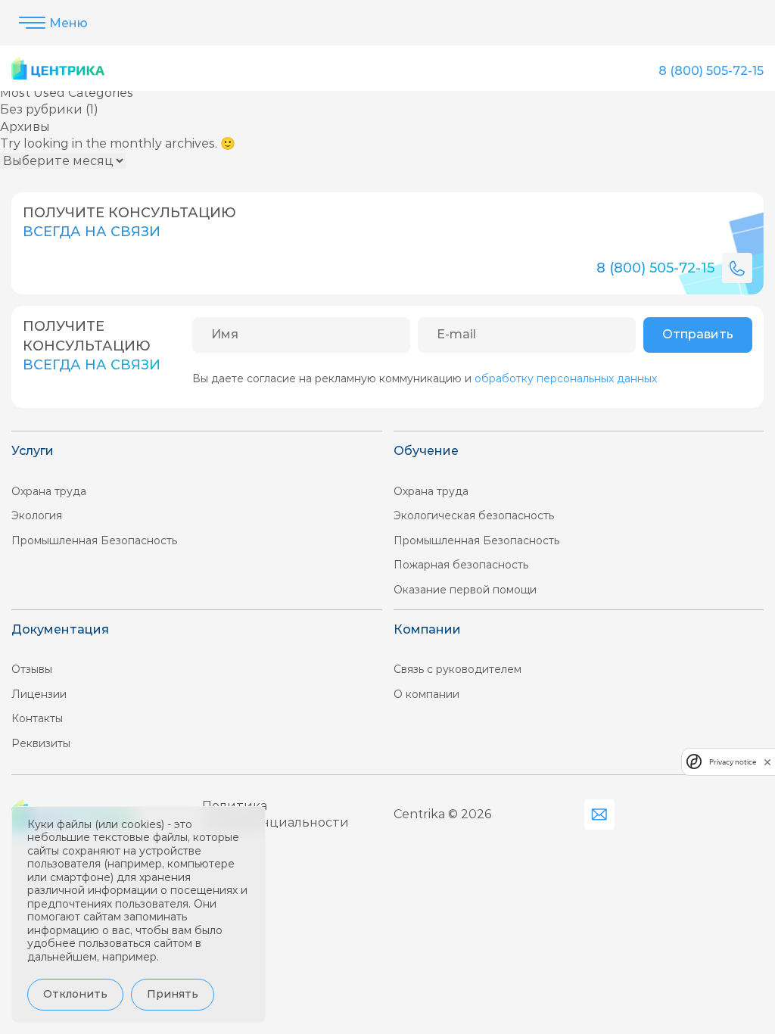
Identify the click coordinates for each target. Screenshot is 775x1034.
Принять (172, 994)
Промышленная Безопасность (94, 540)
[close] (767, 761)
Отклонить (75, 994)
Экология (36, 515)
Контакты (37, 718)
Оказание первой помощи (465, 589)
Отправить (697, 334)
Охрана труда (48, 491)
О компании (426, 694)
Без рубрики (41, 109)
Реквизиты (40, 743)
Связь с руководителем (457, 669)
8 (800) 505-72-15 (711, 71)
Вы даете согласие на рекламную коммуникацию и (424, 378)
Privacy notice (732, 762)
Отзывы (31, 669)
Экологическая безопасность (474, 515)
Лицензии (39, 694)
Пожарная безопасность (461, 565)
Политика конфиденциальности (275, 814)
